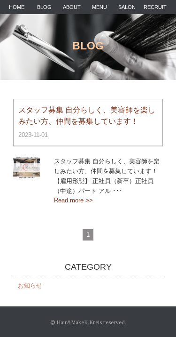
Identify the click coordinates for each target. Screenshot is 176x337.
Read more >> (73, 200)
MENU (99, 7)
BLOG (44, 7)
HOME (16, 7)
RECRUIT (155, 7)
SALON (127, 7)
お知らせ (30, 285)
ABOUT (72, 7)
